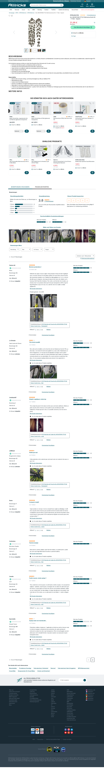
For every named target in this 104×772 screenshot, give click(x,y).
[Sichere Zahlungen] (37, 731)
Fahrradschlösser (71, 720)
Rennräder (69, 706)
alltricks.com (91, 693)
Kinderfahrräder (71, 718)
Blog (10, 705)
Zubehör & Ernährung (63, 9)
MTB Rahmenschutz (83, 668)
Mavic (52, 695)
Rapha (52, 715)
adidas (53, 690)
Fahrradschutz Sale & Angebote (67, 668)
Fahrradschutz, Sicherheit (41, 668)
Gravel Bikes (70, 705)
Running (40, 9)
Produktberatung (34, 698)
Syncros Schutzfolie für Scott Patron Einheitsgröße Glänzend (62, 162)
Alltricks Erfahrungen (14, 698)
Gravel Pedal (70, 715)
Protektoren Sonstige (25, 668)
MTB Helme (70, 691)
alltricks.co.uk (91, 690)
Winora (53, 713)
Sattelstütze (70, 711)
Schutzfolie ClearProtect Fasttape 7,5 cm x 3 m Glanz (84, 119)
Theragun (53, 696)
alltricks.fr (90, 691)
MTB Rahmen (22, 12)
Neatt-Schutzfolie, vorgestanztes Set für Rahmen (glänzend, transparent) (19, 119)
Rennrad (17, 9)
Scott (52, 716)
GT (51, 705)
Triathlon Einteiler (71, 710)
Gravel (23, 9)
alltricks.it (90, 696)
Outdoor (46, 9)
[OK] (84, 680)
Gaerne (53, 706)
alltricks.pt (90, 698)
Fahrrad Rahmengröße (35, 700)
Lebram (53, 701)
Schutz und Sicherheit (43, 671)
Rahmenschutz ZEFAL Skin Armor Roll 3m (62, 119)
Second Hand (75, 9)
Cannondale (54, 711)
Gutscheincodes (13, 701)
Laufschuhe (70, 696)
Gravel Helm (70, 713)
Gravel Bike (12, 671)
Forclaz (53, 708)
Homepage (11, 12)
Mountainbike (13, 668)
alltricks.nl (90, 700)
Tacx (52, 698)
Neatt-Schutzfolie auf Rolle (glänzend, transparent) (41, 119)
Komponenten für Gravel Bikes (26, 671)
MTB (11, 9)
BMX (34, 9)
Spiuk (52, 700)
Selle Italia (53, 703)
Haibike (53, 691)
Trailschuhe (70, 698)
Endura (53, 693)
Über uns (11, 690)
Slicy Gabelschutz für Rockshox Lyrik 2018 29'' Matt (40, 162)
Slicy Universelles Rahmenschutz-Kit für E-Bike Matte (19, 162)
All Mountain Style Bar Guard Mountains (84, 161)
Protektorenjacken (71, 716)
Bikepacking (70, 703)
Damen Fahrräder (71, 693)
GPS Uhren (69, 708)
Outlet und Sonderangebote (87, 9)
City (29, 9)
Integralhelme (70, 695)
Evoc (52, 710)
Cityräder (69, 700)
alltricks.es (90, 695)
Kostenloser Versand (67, 1)
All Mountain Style (74, 15)
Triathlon (53, 9)
